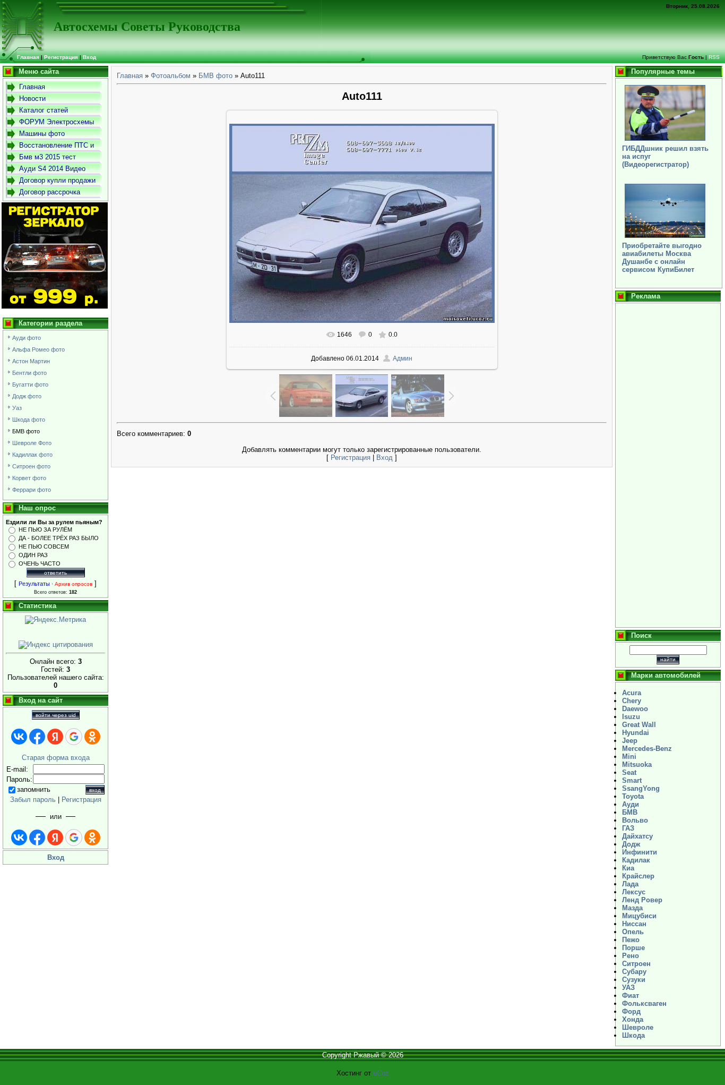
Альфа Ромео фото (38, 349)
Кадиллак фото (32, 454)
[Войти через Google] (73, 736)
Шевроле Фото (31, 443)
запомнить (33, 789)
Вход (89, 57)
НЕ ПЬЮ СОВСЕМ (44, 546)
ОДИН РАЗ (33, 555)
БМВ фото (26, 431)
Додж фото (26, 396)
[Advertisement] (668, 465)
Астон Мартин (31, 361)
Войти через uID (56, 715)
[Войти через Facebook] (37, 737)
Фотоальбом (171, 76)
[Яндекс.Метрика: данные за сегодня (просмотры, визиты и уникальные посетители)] (55, 620)
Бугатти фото (30, 384)
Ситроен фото (31, 466)
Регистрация (61, 57)
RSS (714, 57)
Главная (130, 76)
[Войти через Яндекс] (55, 737)
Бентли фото (29, 373)
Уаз (17, 408)
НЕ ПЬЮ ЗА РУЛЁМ (45, 529)
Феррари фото (31, 489)
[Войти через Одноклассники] (92, 737)
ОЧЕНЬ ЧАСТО (40, 563)
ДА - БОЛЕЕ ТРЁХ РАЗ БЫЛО (59, 538)
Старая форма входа (56, 758)
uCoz (381, 1073)
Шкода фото (28, 419)
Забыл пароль (33, 800)
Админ (402, 358)
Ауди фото (26, 338)
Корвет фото (29, 478)
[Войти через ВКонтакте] (19, 737)
